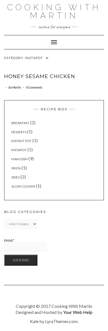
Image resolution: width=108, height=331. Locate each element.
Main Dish (19, 159)
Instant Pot (21, 141)
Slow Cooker (23, 186)
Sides (15, 177)
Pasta (16, 168)
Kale (34, 321)
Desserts (18, 132)
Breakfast (20, 123)
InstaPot (19, 150)
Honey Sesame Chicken (39, 76)
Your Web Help (77, 312)
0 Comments (34, 87)
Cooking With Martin (54, 11)
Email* (9, 240)
